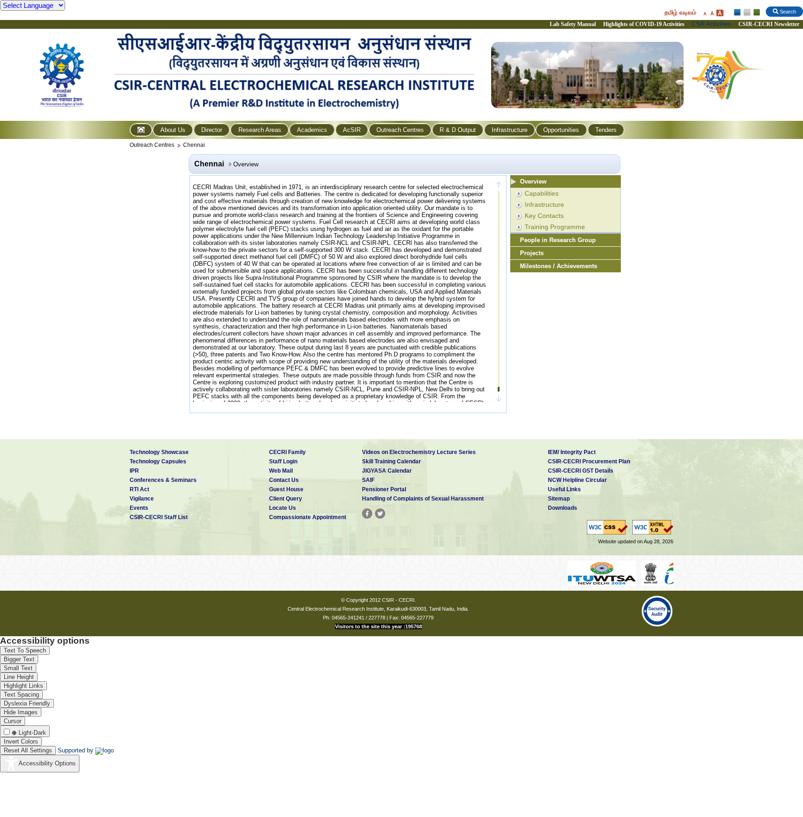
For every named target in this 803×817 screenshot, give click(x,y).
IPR (134, 471)
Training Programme (555, 227)
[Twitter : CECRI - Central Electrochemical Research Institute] (380, 513)
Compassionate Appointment (307, 517)
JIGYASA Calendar (387, 471)
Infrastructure (509, 129)
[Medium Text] (712, 12)
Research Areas (259, 129)
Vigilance (142, 498)
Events (139, 508)
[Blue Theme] (737, 12)
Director (211, 129)
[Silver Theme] (746, 12)
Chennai (194, 145)
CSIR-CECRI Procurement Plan (589, 461)
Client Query (285, 498)
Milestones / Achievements (558, 266)
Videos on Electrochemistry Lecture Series (419, 452)
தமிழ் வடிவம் (680, 12)
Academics (312, 129)
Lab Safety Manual (573, 24)
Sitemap (559, 498)
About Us (172, 129)
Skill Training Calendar (391, 461)
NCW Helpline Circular (577, 480)
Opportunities (561, 129)
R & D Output (458, 129)
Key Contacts (544, 215)
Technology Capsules (158, 461)
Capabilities (542, 193)
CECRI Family (287, 452)
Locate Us (282, 508)
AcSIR (352, 129)
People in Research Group (558, 240)
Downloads (562, 508)
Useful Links (564, 489)
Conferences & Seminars (163, 480)
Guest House (286, 489)
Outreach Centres (400, 129)
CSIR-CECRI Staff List (159, 517)
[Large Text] (720, 12)
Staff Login (283, 461)
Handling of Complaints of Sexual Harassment (423, 498)
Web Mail (281, 471)
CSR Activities (711, 23)
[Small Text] (704, 12)
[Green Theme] (755, 12)
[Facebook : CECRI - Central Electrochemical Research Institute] (367, 513)
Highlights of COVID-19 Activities (644, 24)
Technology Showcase (159, 452)
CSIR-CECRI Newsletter (769, 24)
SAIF (368, 480)
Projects (532, 253)
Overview (533, 181)
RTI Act (139, 489)
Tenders (606, 129)
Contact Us (284, 480)
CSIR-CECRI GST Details (580, 471)
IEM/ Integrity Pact (572, 452)
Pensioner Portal (384, 489)
